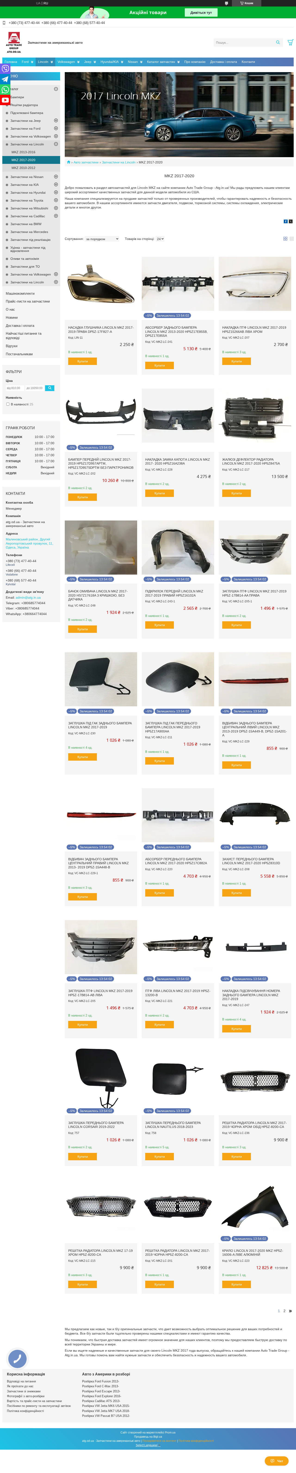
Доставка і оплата (223, 62)
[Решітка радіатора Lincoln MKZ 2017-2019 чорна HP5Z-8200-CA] (178, 1207)
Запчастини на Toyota (26, 200)
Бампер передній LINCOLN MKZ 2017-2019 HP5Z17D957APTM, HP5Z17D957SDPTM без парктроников (100, 463)
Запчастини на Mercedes (29, 232)
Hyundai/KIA (110, 62)
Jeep (87, 62)
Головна (11, 62)
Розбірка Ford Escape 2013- (101, 1391)
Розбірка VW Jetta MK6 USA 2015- (106, 1406)
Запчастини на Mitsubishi (29, 208)
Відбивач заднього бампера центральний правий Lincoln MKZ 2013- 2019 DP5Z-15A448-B (98, 863)
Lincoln (43, 62)
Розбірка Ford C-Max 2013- (100, 1386)
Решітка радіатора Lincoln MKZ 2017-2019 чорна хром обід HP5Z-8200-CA (254, 1125)
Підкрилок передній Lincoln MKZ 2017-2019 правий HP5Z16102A (174, 593)
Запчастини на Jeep (25, 120)
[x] (291, 222)
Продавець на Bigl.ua (148, 1436)
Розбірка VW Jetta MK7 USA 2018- (106, 1411)
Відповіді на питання (21, 1381)
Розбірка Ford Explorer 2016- (101, 1396)
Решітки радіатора (24, 105)
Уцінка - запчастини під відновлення (27, 249)
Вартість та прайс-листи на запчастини (34, 1401)
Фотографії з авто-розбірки (25, 1396)
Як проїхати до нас (20, 1386)
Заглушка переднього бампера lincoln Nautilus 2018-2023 (173, 1125)
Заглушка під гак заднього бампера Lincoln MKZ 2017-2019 (100, 725)
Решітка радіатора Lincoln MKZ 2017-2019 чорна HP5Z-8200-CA (177, 1253)
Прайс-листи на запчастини (28, 301)
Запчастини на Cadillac (27, 216)
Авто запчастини (86, 162)
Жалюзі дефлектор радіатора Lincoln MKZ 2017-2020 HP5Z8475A (251, 461)
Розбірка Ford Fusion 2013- (100, 1381)
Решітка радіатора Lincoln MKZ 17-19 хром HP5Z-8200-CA (100, 1253)
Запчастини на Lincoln (119, 162)
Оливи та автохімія (24, 258)
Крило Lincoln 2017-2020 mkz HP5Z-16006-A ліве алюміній (252, 1253)
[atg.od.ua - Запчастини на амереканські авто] (13, 42)
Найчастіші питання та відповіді (23, 335)
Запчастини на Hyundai (28, 192)
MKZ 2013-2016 (23, 152)
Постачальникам (19, 354)
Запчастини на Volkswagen (30, 136)
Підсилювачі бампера (26, 113)
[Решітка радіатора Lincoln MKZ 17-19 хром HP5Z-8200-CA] (101, 1207)
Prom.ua (170, 1432)
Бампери (17, 97)
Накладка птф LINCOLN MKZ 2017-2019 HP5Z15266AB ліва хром (254, 330)
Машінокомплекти (20, 293)
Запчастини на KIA (24, 185)
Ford (25, 62)
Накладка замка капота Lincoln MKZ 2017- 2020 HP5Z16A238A (177, 461)
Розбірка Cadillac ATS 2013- (101, 1401)
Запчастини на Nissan (26, 177)
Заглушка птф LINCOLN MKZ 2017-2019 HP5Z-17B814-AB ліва (100, 993)
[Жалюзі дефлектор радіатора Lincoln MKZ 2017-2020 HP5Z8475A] (255, 416)
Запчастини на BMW (25, 224)
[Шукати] (278, 42)
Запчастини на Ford (25, 128)
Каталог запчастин (161, 62)
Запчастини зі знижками (23, 1391)
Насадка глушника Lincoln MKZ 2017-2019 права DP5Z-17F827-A (101, 330)
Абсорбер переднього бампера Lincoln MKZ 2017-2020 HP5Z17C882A (176, 861)
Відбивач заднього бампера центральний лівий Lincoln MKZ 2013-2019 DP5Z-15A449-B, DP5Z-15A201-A (254, 729)
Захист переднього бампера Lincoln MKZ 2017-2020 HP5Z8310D (251, 861)
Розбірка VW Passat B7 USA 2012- (106, 1416)
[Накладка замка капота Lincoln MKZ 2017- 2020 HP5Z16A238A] (178, 416)
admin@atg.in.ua (28, 597)
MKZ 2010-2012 (23, 168)
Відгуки (11, 346)
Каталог (12, 89)
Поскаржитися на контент (159, 1440)
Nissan (133, 62)
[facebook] (286, 222)
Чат (280, 1461)
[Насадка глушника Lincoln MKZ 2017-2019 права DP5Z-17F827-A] (101, 284)
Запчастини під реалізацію (30, 240)
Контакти (248, 62)
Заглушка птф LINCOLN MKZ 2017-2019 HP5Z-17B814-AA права (254, 593)
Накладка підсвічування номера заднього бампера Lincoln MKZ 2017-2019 (251, 995)
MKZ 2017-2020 (23, 160)
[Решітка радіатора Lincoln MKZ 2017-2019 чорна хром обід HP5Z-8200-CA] (255, 1079)
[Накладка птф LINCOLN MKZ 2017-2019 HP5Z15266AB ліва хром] (255, 284)
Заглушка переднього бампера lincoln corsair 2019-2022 (96, 1125)
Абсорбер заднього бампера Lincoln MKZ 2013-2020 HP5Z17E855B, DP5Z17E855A (176, 331)
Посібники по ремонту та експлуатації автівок (39, 1406)
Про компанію (195, 62)
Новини (12, 317)
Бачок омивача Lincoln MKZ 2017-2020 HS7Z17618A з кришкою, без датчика (98, 595)
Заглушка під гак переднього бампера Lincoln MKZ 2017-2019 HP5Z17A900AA (172, 727)
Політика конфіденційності (25, 1411)
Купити (82, 361)
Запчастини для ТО (25, 266)
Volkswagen (66, 62)
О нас (10, 309)
